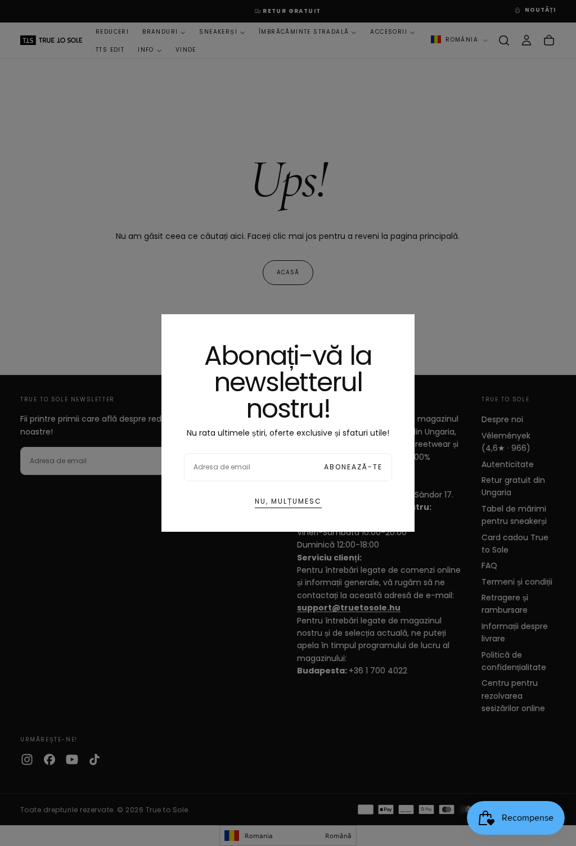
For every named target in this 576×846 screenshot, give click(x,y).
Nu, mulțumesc (288, 501)
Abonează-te (353, 467)
